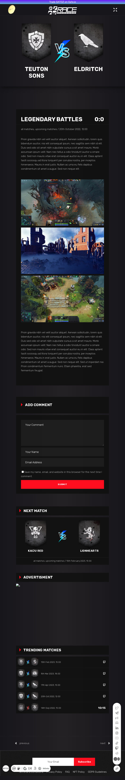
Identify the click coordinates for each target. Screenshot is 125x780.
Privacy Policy (54, 771)
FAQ (67, 771)
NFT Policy (79, 771)
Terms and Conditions (31, 771)
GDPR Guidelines (97, 771)
